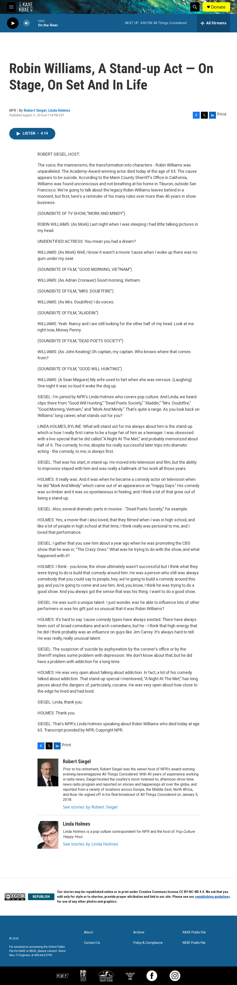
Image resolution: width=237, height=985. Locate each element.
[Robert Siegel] (47, 772)
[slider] (34, 23)
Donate (218, 7)
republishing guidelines (212, 897)
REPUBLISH (41, 897)
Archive (138, 932)
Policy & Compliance (148, 943)
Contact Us (92, 943)
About (88, 932)
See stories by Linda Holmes (90, 844)
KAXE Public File (194, 932)
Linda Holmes (59, 110)
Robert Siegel (35, 110)
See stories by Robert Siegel (90, 807)
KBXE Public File (194, 943)
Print (222, 114)
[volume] (27, 23)
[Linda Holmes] (47, 835)
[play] (12, 23)
